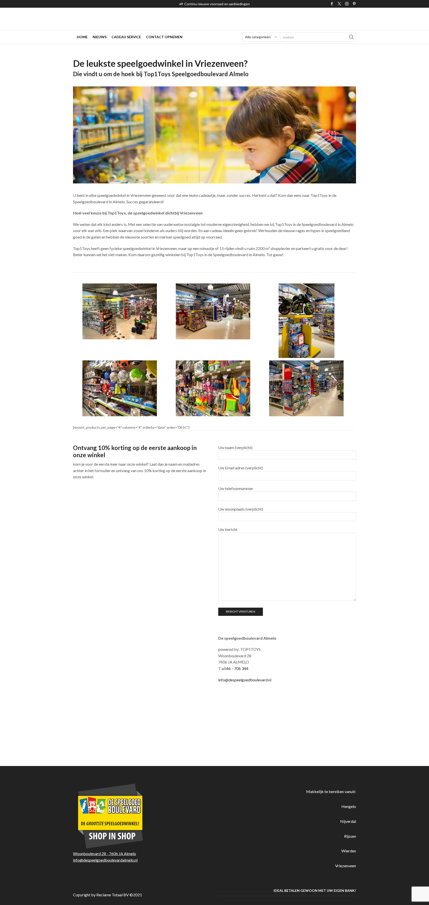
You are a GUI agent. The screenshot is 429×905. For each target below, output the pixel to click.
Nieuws (100, 37)
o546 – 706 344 (235, 668)
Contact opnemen (164, 37)
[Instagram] (347, 4)
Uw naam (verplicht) (235, 447)
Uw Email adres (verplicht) (240, 467)
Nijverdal (348, 821)
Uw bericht (227, 529)
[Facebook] (332, 4)
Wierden (348, 850)
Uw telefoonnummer (235, 488)
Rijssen (350, 836)
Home (82, 37)
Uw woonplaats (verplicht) (240, 509)
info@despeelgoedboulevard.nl (244, 679)
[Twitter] (339, 4)
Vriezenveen (345, 865)
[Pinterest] (354, 4)
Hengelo (348, 806)
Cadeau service (126, 37)
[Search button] (351, 37)
